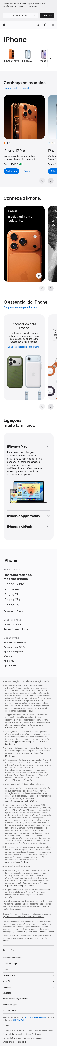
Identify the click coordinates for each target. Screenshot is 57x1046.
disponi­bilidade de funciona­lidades (39, 932)
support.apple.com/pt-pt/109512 (19, 886)
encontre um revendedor (35, 1017)
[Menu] (53, 25)
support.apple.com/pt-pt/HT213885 (21, 801)
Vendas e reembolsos (33, 1038)
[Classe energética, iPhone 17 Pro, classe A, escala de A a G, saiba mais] (21, 164)
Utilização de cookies (34, 1034)
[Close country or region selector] (53, 4)
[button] (20, 15)
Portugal (6, 1025)
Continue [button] (47, 15)
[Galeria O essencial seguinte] (51, 407)
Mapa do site (22, 1042)
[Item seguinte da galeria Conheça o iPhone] (51, 288)
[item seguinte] (51, 58)
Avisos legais (8, 1042)
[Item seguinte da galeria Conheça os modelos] (51, 181)
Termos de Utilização (12, 1038)
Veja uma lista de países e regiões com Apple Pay (24, 917)
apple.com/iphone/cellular (16, 862)
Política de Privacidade (13, 1034)
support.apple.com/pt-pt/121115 (19, 727)
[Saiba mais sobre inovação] (24, 244)
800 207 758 (18, 1020)
